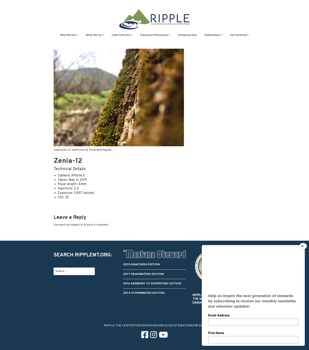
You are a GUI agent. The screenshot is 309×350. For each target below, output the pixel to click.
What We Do (94, 35)
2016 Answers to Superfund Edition (152, 283)
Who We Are (68, 35)
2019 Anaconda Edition (141, 264)
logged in (76, 225)
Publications (212, 35)
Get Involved (238, 35)
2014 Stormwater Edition (143, 293)
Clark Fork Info (121, 35)
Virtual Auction (187, 35)
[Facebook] (144, 335)
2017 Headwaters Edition (143, 274)
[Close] (303, 246)
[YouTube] (163, 335)
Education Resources (154, 35)
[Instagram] (153, 335)
